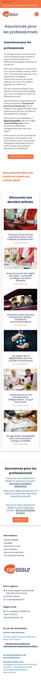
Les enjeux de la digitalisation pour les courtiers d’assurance (21, 358)
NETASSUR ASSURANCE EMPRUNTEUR (21, 485)
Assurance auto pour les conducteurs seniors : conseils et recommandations (20, 318)
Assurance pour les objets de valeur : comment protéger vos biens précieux (20, 277)
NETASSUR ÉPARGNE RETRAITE (25, 512)
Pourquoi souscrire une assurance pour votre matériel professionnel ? (20, 237)
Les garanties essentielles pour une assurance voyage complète (20, 438)
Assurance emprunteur (14, 552)
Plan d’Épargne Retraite (14, 555)
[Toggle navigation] (36, 14)
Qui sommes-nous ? (12, 546)
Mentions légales (11, 540)
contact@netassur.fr (16, 599)
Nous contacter (10, 549)
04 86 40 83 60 (13, 596)
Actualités (8, 543)
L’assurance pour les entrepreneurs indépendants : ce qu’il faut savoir (20, 398)
